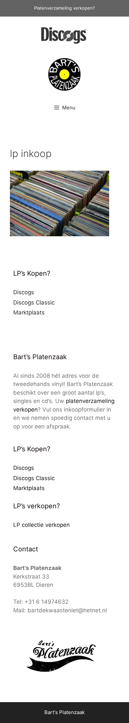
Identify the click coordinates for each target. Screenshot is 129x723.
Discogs (23, 292)
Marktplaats (29, 312)
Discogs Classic (34, 302)
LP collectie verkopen (41, 525)
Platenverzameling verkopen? (64, 8)
